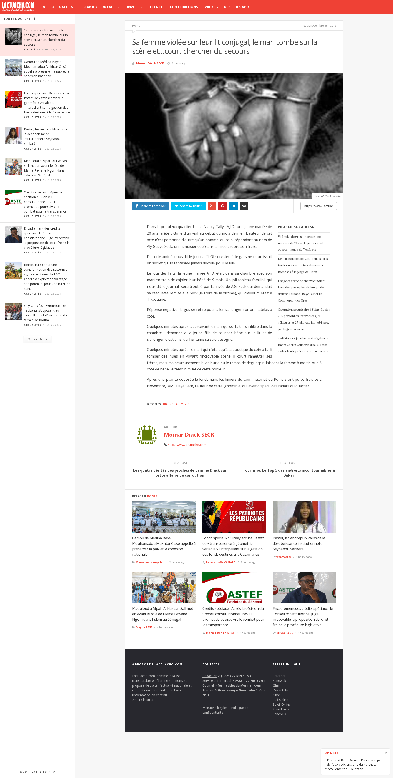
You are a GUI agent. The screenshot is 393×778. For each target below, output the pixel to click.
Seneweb (279, 680)
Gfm (276, 685)
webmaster (283, 556)
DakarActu (280, 690)
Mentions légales (214, 707)
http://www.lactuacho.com (187, 445)
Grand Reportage (99, 7)
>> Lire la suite (143, 700)
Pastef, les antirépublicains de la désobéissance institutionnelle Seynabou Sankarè (299, 543)
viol (188, 404)
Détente (155, 7)
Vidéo (210, 7)
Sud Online (280, 700)
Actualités (62, 7)
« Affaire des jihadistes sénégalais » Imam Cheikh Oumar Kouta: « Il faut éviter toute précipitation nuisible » (303, 344)
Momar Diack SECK (150, 63)
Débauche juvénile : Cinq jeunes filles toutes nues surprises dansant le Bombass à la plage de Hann (303, 265)
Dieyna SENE (144, 627)
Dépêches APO (236, 7)
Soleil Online (282, 704)
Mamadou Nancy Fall (150, 562)
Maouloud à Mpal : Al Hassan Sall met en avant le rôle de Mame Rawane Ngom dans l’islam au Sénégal (162, 614)
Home (136, 25)
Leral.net (279, 676)
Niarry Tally (173, 404)
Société (29, 49)
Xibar (276, 695)
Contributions (184, 7)
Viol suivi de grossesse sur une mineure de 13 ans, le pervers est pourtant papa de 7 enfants (300, 243)
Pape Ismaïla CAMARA (221, 562)
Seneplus (279, 714)
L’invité (131, 7)
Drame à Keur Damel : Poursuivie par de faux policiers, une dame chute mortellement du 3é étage (353, 764)
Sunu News (281, 709)
